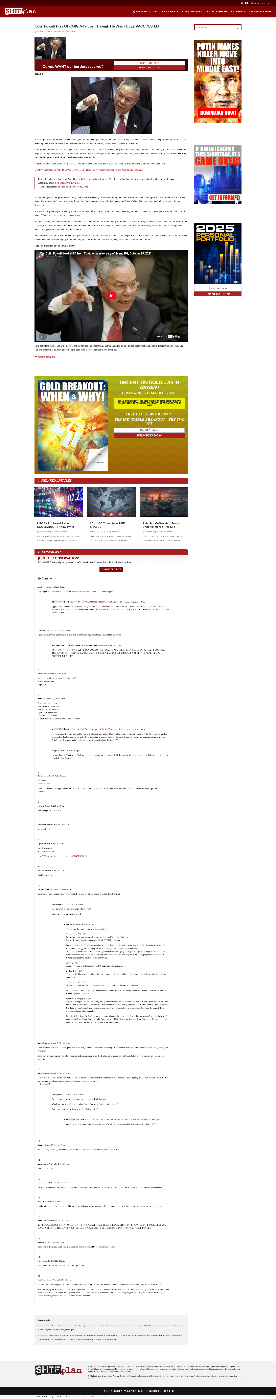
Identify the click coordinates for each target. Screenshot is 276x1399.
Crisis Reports (169, 12)
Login (256, 3)
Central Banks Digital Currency (225, 12)
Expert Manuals (192, 12)
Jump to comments (46, 357)
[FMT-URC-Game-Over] (217, 203)
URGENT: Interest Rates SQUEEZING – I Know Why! (55, 524)
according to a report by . (52, 153)
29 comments (71, 32)
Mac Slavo (40, 32)
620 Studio (75, 1397)
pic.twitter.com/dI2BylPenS (67, 183)
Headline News (60, 32)
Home (104, 1391)
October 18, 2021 (80, 186)
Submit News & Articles (127, 1391)
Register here (111, 569)
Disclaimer (106, 1397)
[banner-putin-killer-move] (217, 122)
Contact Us (153, 1391)
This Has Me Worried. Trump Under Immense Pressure (161, 524)
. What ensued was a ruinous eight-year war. (60, 215)
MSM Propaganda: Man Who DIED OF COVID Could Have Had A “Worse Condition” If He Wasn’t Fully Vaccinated (88, 170)
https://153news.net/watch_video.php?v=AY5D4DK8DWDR (62, 856)
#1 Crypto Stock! (146, 12)
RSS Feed (169, 1391)
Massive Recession (260, 12)
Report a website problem (91, 1397)
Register (267, 3)
